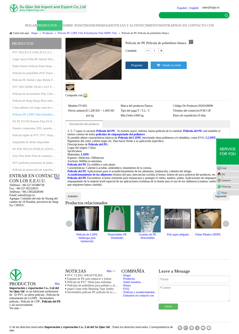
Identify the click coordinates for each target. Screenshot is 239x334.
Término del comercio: (186, 110)
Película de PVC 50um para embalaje (89, 282)
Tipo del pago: (129, 110)
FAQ (126, 288)
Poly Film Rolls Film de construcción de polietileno (37, 155)
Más (57, 178)
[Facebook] (180, 328)
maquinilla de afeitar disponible (31, 142)
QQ (223, 174)
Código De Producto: (185, 105)
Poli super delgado (178, 234)
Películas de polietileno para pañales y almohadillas (97, 285)
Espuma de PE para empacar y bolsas (89, 278)
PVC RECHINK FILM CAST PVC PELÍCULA (37, 86)
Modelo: (73, 105)
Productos (129, 278)
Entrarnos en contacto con (138, 295)
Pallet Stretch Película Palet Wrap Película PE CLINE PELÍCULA (37, 66)
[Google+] (185, 328)
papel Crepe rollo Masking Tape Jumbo (90, 288)
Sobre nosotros (132, 282)
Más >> (111, 271)
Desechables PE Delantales (117, 236)
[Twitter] (197, 328)
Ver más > (15, 308)
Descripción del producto (84, 124)
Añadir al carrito (171, 65)
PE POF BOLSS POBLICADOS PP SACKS (37, 149)
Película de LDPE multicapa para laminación (87, 238)
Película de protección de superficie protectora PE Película (37, 169)
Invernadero (47, 298)
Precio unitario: (77, 110)
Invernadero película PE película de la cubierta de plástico (101, 292)
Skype (224, 192)
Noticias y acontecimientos (139, 292)
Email (223, 168)
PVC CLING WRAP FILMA (85, 275)
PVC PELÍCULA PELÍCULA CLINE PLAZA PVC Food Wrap (37, 52)
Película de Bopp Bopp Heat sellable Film (37, 100)
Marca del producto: (132, 105)
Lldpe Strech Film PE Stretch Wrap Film (36, 59)
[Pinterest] (209, 328)
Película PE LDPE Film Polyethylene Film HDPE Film (37, 114)
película (14, 301)
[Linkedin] (191, 328)
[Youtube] (203, 328)
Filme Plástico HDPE (208, 234)
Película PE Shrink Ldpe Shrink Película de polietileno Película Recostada (37, 80)
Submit (168, 306)
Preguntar (136, 65)
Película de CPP (30, 301)
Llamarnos (226, 180)
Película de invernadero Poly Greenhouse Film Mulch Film (37, 93)
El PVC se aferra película (29, 294)
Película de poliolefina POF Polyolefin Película (37, 73)
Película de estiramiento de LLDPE (34, 296)
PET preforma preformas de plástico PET (37, 162)
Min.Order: (127, 115)
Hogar (127, 275)
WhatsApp (226, 186)
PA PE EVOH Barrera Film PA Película (36, 121)
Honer (127, 285)
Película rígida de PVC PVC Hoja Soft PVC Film (37, 135)
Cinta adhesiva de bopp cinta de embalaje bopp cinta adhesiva (37, 107)
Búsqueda (226, 15)
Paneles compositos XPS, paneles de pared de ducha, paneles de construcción (37, 128)
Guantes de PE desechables (147, 236)
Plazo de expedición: (185, 115)
